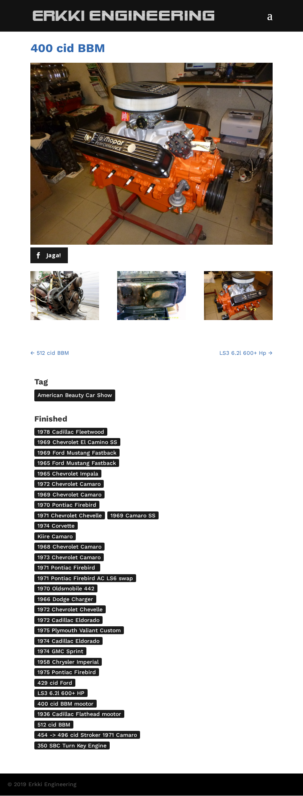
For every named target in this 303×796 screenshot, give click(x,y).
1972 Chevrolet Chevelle (70, 609)
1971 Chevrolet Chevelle (69, 515)
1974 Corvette (56, 526)
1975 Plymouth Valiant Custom (79, 630)
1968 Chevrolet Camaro (69, 546)
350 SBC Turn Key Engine (72, 745)
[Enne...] (64, 297)
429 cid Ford (54, 683)
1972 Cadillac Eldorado (68, 620)
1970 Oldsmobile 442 (65, 588)
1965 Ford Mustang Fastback (76, 463)
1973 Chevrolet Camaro (69, 557)
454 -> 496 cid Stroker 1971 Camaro (87, 735)
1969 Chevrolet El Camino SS (77, 442)
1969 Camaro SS (132, 515)
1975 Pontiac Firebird (66, 672)
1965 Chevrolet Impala (67, 473)
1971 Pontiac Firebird (67, 567)
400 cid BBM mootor (65, 703)
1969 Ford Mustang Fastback (76, 453)
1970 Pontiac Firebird (66, 505)
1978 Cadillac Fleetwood (70, 432)
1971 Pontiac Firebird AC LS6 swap (85, 578)
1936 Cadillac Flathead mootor (79, 714)
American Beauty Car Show (74, 395)
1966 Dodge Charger (65, 599)
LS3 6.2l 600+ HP (60, 693)
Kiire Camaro (55, 536)
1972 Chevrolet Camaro (69, 484)
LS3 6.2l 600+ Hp (246, 353)
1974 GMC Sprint (60, 651)
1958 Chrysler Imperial (68, 662)
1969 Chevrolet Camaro (69, 494)
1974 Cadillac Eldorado (68, 641)
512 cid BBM (49, 353)
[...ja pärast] (238, 297)
